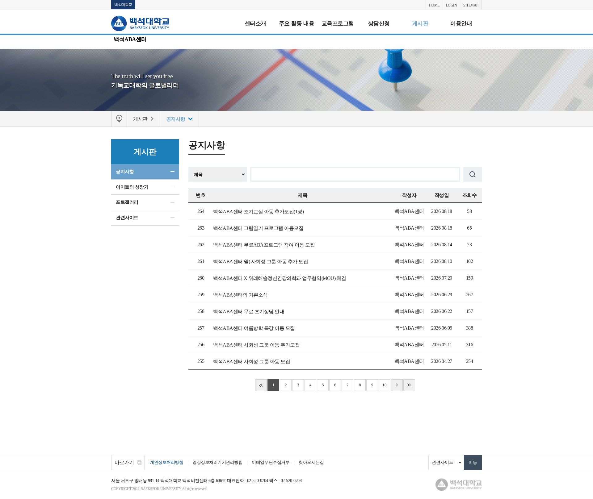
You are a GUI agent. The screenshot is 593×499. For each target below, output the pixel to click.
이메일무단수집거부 (270, 462)
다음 (397, 385)
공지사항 (125, 171)
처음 (261, 385)
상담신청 (379, 23)
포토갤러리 (127, 202)
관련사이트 (127, 217)
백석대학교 (123, 4)
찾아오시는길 (311, 462)
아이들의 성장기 (132, 187)
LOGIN (451, 5)
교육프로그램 (338, 23)
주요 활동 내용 (296, 23)
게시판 (420, 23)
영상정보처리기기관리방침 (217, 462)
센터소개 (255, 23)
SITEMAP (470, 5)
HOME (434, 5)
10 (384, 385)
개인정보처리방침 (166, 462)
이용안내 (461, 23)
